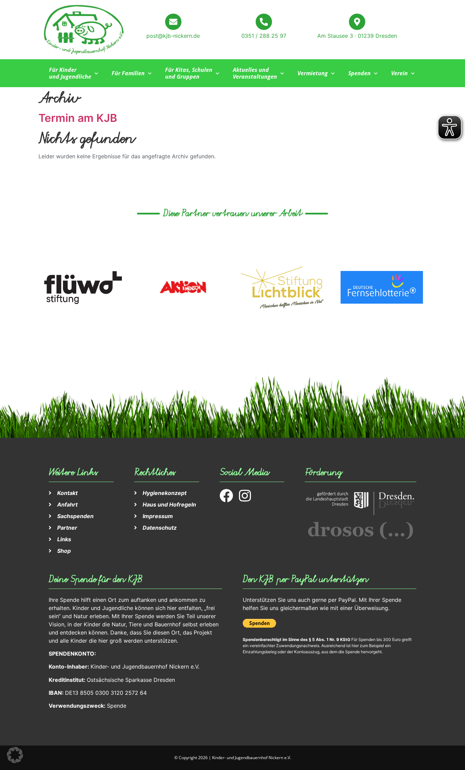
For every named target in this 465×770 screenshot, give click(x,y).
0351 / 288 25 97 (263, 35)
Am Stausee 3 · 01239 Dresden (357, 35)
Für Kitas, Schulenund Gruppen (188, 73)
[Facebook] (226, 495)
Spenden (359, 73)
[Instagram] (245, 495)
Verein (399, 73)
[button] (15, 755)
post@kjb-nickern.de (173, 35)
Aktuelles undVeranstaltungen (255, 73)
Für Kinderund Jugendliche (70, 73)
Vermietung (313, 73)
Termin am (77, 118)
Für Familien (128, 73)
